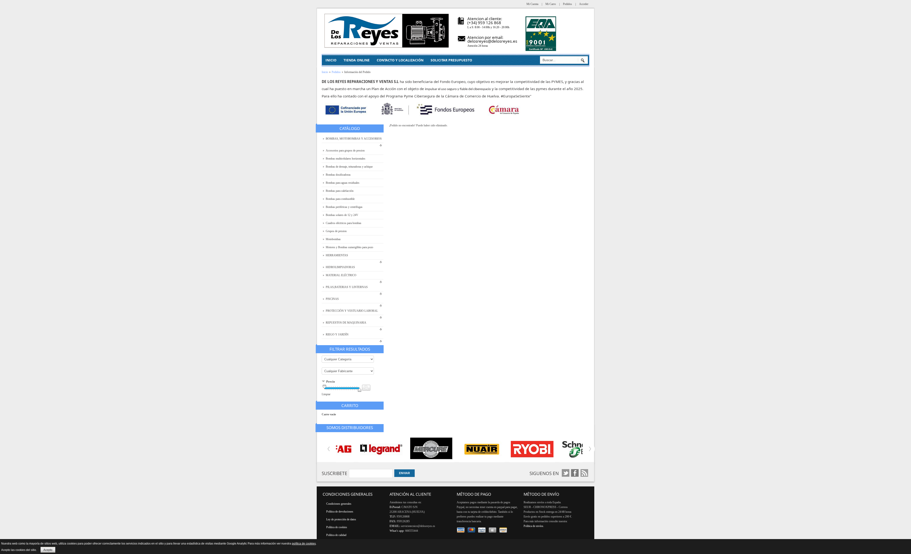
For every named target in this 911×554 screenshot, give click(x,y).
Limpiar (326, 394)
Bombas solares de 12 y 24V (342, 215)
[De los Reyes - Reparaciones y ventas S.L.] (387, 30)
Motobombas (333, 239)
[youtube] (575, 473)
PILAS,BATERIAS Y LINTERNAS (347, 287)
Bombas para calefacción (339, 190)
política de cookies (304, 543)
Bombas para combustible (340, 199)
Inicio (325, 72)
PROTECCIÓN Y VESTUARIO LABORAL (352, 310)
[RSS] (584, 473)
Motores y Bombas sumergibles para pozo (349, 247)
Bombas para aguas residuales (342, 182)
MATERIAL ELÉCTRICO (341, 275)
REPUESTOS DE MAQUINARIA (346, 322)
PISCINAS (332, 299)
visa (461, 530)
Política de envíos (533, 526)
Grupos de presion (336, 231)
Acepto (47, 550)
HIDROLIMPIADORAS (340, 267)
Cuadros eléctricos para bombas (343, 223)
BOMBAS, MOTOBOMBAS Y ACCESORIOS (354, 138)
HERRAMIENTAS (337, 255)
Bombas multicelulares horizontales (345, 158)
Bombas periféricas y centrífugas (344, 207)
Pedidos (336, 72)
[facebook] (566, 473)
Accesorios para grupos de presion (345, 150)
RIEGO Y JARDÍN (337, 334)
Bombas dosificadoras (338, 174)
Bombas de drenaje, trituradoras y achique (349, 166)
